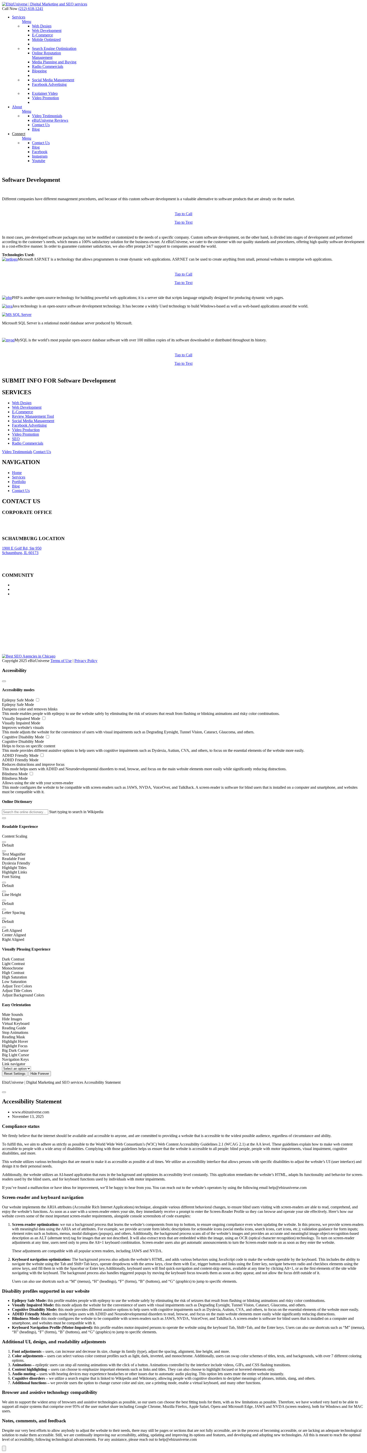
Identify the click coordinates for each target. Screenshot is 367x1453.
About (17, 107)
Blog (36, 129)
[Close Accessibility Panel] (4, 681)
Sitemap (8, 531)
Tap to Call (183, 214)
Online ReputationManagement (46, 55)
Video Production (26, 430)
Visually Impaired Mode (21, 718)
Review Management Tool (33, 416)
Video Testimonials (47, 116)
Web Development (46, 30)
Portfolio (19, 482)
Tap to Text (183, 222)
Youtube (38, 161)
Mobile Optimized (46, 39)
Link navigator (13, 1064)
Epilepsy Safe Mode (18, 700)
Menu (26, 21)
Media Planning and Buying (54, 62)
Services (18, 17)
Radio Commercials (47, 66)
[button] (4, 818)
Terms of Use (61, 661)
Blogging (39, 71)
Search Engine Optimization (54, 48)
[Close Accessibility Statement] (4, 1092)
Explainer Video (45, 93)
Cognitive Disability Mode (23, 737)
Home (17, 473)
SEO (16, 439)
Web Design (41, 26)
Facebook (39, 152)
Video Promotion (45, 98)
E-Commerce (42, 35)
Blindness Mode (15, 774)
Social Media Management (53, 80)
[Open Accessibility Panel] (4, 1448)
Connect (18, 134)
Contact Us (41, 125)
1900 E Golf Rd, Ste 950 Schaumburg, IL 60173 (21, 550)
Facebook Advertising (49, 84)
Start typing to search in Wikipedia (76, 812)
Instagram (39, 156)
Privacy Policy (85, 661)
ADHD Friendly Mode (20, 755)
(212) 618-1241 (30, 8)
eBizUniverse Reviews (50, 120)
